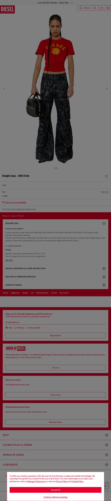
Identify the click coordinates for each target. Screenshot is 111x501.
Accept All (55, 490)
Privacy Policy (62, 481)
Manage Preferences (37, 481)
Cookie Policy (77, 481)
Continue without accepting (55, 497)
